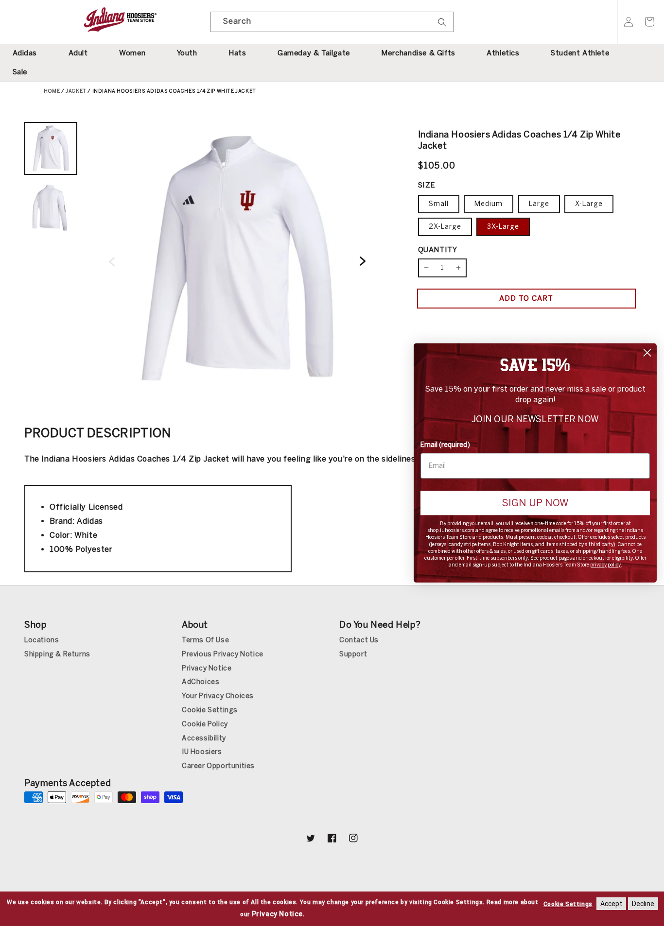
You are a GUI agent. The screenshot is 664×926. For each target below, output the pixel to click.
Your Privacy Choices (218, 696)
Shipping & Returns (57, 654)
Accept (611, 904)
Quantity (437, 249)
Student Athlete (580, 53)
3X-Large (503, 227)
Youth (187, 53)
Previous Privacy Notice (222, 654)
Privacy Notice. (278, 914)
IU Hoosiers (202, 752)
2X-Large (445, 227)
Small (439, 204)
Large (539, 204)
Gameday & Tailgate (314, 53)
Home (52, 91)
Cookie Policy (205, 724)
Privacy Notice (206, 668)
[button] (649, 22)
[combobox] (332, 22)
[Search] (442, 25)
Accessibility (204, 738)
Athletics (503, 53)
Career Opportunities (218, 766)
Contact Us (359, 640)
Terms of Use (205, 640)
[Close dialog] (647, 352)
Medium (488, 204)
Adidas (25, 53)
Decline (643, 904)
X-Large (589, 204)
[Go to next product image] (362, 262)
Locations (41, 640)
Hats (237, 53)
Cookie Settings (210, 710)
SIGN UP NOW (535, 503)
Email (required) (445, 445)
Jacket (76, 91)
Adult (78, 53)
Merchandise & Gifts (418, 53)
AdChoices (200, 682)
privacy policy (605, 565)
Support (353, 654)
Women (132, 53)
